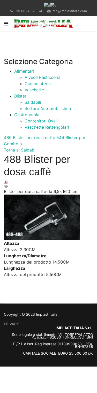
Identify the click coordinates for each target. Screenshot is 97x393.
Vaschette (34, 89)
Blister (20, 96)
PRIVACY (11, 324)
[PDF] (48, 182)
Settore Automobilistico (48, 108)
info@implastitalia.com (69, 11)
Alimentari (24, 71)
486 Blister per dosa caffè (29, 137)
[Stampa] (48, 186)
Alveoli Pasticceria (43, 77)
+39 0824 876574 (28, 11)
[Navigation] (6, 23)
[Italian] (47, 5)
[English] (54, 5)
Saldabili (33, 102)
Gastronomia (26, 114)
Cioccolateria (38, 83)
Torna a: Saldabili (21, 150)
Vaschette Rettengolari (47, 127)
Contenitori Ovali (41, 120)
